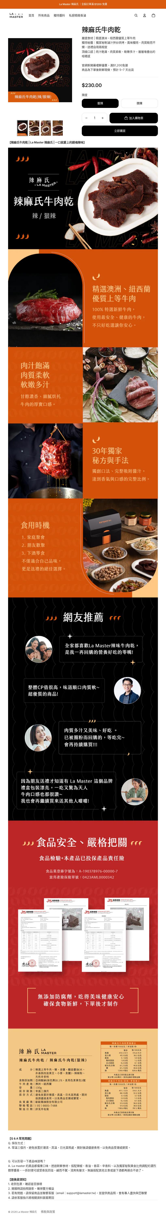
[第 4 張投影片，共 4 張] (58, 128)
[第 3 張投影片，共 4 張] (46, 128)
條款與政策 (48, 1211)
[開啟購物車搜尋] (136, 15)
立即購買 (120, 130)
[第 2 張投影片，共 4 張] (34, 128)
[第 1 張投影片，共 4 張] (22, 128)
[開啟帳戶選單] (144, 15)
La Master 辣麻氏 (27, 1211)
